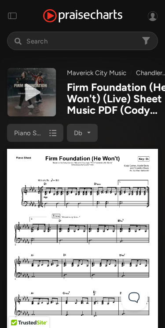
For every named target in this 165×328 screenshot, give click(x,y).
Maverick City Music (96, 73)
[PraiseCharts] (82, 16)
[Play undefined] (32, 92)
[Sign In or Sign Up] (152, 16)
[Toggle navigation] (12, 16)
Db (78, 133)
